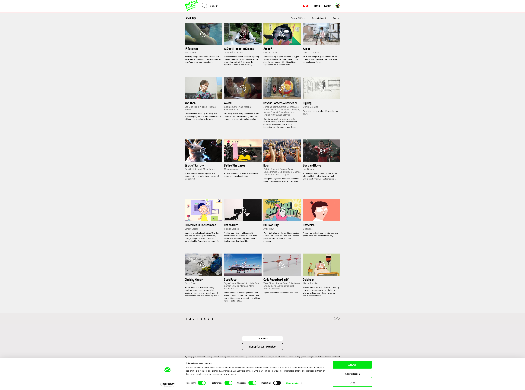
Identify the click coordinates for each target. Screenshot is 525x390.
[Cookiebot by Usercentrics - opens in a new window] (168, 385)
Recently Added (319, 18)
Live (306, 5)
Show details (292, 383)
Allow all (352, 365)
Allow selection (352, 374)
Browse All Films (298, 18)
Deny (352, 383)
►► (337, 319)
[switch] (228, 383)
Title (334, 18)
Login (327, 5)
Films (316, 5)
